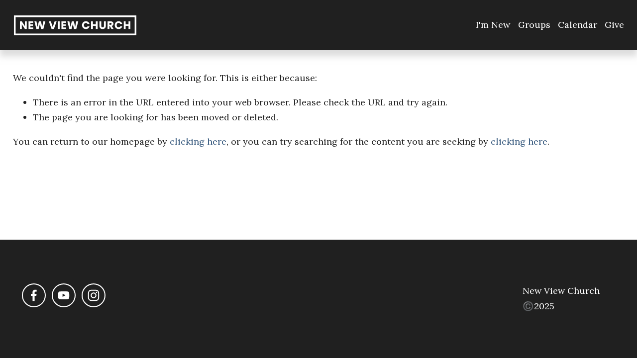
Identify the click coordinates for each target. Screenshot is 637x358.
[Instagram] (94, 295)
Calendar (577, 24)
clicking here (198, 141)
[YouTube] (64, 295)
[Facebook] (34, 295)
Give (614, 24)
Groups (534, 24)
